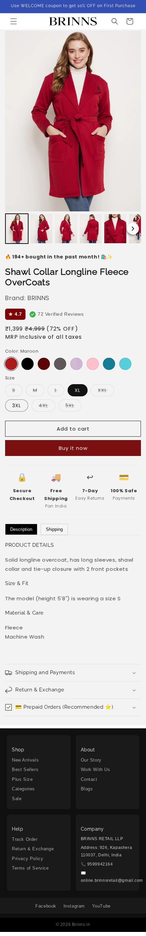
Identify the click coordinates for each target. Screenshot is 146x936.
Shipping (54, 529)
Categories (23, 788)
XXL (106, 391)
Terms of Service (30, 868)
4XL (47, 407)
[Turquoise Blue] (125, 364)
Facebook (45, 906)
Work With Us (95, 769)
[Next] (133, 228)
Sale (16, 798)
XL (77, 390)
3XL (16, 405)
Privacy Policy (27, 858)
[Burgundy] (44, 364)
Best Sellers (25, 769)
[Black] (27, 364)
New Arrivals (25, 760)
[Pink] (93, 364)
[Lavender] (76, 364)
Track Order (25, 839)
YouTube (101, 906)
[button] (13, 21)
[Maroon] (11, 364)
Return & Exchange (33, 848)
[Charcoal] (60, 364)
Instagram (74, 906)
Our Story (91, 760)
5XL (73, 407)
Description (21, 529)
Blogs (87, 788)
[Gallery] (73, 138)
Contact (89, 779)
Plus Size (22, 779)
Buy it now (73, 448)
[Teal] (109, 364)
